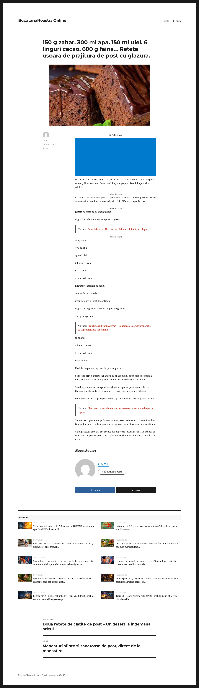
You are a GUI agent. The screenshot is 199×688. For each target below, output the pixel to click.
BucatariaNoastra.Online (42, 20)
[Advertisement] (116, 158)
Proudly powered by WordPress (55, 675)
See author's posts (112, 471)
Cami (103, 464)
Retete (165, 21)
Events (177, 21)
